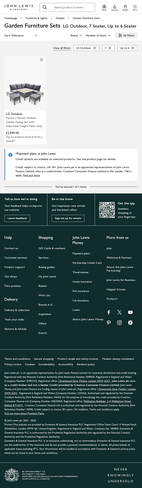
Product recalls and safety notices (77, 358)
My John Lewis (47, 276)
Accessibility (65, 364)
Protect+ (112, 298)
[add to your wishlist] (41, 60)
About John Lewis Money (87, 319)
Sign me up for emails (68, 218)
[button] (135, 7)
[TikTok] (130, 324)
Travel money (80, 272)
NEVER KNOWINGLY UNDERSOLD (121, 475)
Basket (42, 286)
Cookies (30, 364)
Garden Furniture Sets (86, 18)
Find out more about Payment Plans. (24, 413)
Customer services (15, 257)
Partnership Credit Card (87, 262)
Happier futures (116, 289)
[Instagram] (119, 324)
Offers (42, 323)
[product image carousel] (25, 83)
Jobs (109, 248)
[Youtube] (130, 313)
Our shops (10, 276)
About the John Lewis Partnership (119, 268)
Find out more (31, 175)
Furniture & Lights (37, 18)
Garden (60, 18)
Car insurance (80, 300)
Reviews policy (86, 364)
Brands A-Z (45, 304)
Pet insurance (80, 291)
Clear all (62, 48)
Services (43, 257)
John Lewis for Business (120, 280)
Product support (14, 267)
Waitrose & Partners (119, 257)
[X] (119, 313)
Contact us (11, 248)
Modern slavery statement (118, 358)
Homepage (10, 18)
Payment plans (81, 253)
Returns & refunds (15, 329)
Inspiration (44, 314)
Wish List (44, 295)
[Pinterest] (108, 324)
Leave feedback (17, 218)
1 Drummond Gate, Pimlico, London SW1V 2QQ (84, 381)
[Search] (44, 7)
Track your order (14, 319)
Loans (76, 310)
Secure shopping (44, 358)
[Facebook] (108, 313)
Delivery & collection (17, 310)
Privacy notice (12, 364)
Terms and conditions (17, 358)
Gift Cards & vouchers (51, 248)
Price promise (12, 286)
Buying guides (46, 267)
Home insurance (82, 281)
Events (42, 333)
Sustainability (47, 364)
